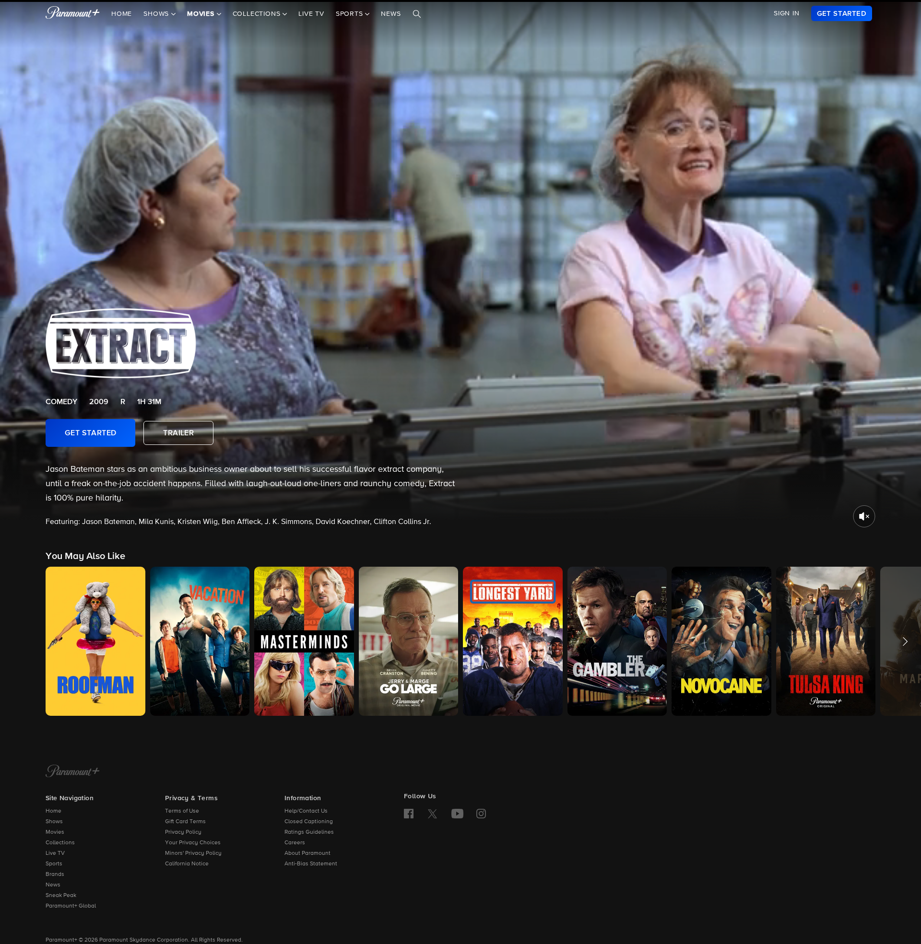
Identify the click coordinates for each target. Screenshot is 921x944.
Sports (54, 864)
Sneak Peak (61, 895)
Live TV (311, 14)
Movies (55, 832)
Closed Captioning (308, 822)
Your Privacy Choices (193, 843)
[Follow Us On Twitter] (432, 813)
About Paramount (307, 853)
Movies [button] (202, 14)
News (391, 14)
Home (121, 14)
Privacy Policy (183, 832)
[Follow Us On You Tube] (457, 813)
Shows (54, 822)
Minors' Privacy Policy (193, 853)
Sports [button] (351, 14)
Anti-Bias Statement (310, 864)
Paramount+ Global (71, 906)
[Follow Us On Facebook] (408, 813)
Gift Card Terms (185, 822)
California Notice (187, 864)
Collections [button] (258, 14)
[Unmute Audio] (864, 516)
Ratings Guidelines (309, 832)
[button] (95, 641)
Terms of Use (182, 811)
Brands (55, 874)
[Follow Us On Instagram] (481, 813)
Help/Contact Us (306, 811)
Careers (294, 843)
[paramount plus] (73, 13)
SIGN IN (787, 13)
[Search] (417, 14)
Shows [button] (157, 14)
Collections (60, 843)
